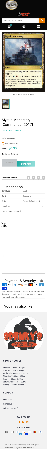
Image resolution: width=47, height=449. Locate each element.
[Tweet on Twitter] (38, 177)
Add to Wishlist (11, 144)
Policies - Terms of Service (13, 408)
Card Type (6, 191)
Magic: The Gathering (12, 131)
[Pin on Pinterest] (33, 177)
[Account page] (23, 27)
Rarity (4, 196)
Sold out (9, 162)
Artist (4, 201)
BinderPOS (31, 448)
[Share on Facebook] (28, 177)
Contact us (7, 404)
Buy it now (26, 164)
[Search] (42, 20)
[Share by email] (43, 177)
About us (6, 399)
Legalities (6, 206)
